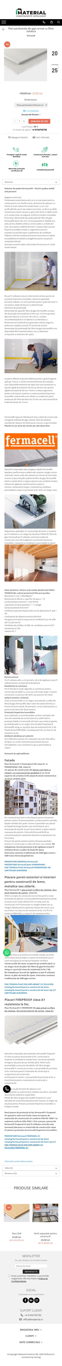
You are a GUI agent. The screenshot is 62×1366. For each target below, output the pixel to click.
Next (57, 68)
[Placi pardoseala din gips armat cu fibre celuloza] (31, 64)
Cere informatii (42, 137)
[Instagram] (36, 1300)
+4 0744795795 (32, 1315)
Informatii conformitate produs (19, 1161)
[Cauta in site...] (58, 22)
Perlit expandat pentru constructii (45, 1235)
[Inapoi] (2, 29)
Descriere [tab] (9, 182)
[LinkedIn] (31, 1300)
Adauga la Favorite (19, 137)
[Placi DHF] (16, 1213)
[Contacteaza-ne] (44, 22)
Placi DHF (16, 1233)
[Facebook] (25, 1300)
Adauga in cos (39, 121)
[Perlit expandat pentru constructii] (45, 1213)
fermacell (31, 35)
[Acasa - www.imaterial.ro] (31, 12)
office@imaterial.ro (33, 1319)
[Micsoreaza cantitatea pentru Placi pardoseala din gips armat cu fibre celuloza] (15, 121)
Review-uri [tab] (11, 1173)
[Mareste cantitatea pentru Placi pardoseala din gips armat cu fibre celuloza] (24, 121)
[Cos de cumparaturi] (51, 22)
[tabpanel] (31, 64)
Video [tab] (8, 1168)
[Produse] (4, 23)
